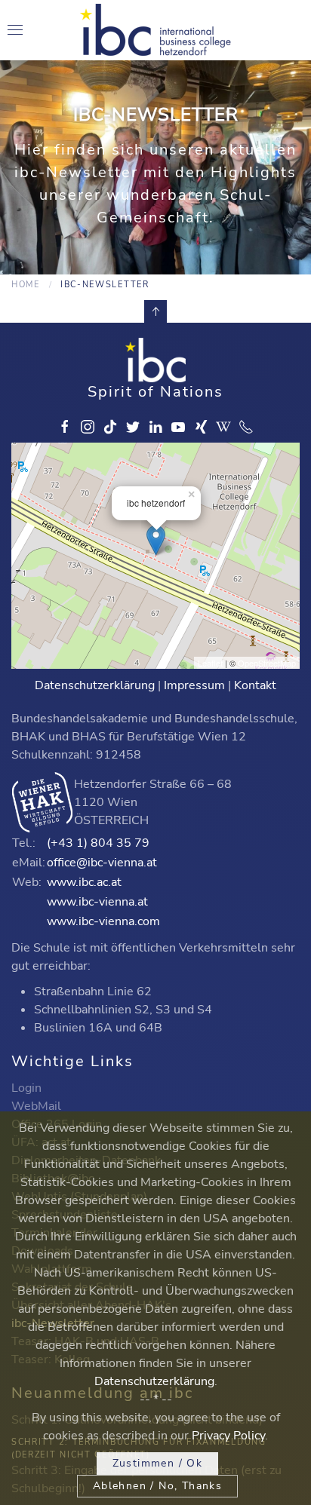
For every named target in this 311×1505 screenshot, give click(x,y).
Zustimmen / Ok (157, 1463)
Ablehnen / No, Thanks (157, 1486)
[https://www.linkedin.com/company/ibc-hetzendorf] (155, 426)
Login (26, 1088)
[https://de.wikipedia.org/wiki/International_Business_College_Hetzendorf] (223, 426)
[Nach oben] (155, 311)
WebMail (36, 1106)
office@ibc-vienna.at (102, 862)
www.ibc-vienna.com (103, 921)
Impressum (194, 685)
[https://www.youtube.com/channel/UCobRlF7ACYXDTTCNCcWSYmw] (178, 426)
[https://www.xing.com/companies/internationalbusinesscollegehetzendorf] (200, 426)
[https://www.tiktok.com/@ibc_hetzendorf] (110, 426)
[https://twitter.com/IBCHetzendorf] (132, 426)
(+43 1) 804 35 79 (98, 843)
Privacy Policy (228, 1435)
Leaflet (210, 663)
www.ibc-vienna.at (97, 901)
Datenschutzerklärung (95, 685)
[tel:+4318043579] (246, 426)
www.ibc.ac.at (84, 882)
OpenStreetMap (267, 663)
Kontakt (255, 685)
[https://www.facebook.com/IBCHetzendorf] (64, 426)
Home (25, 284)
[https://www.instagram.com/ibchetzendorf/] (87, 426)
